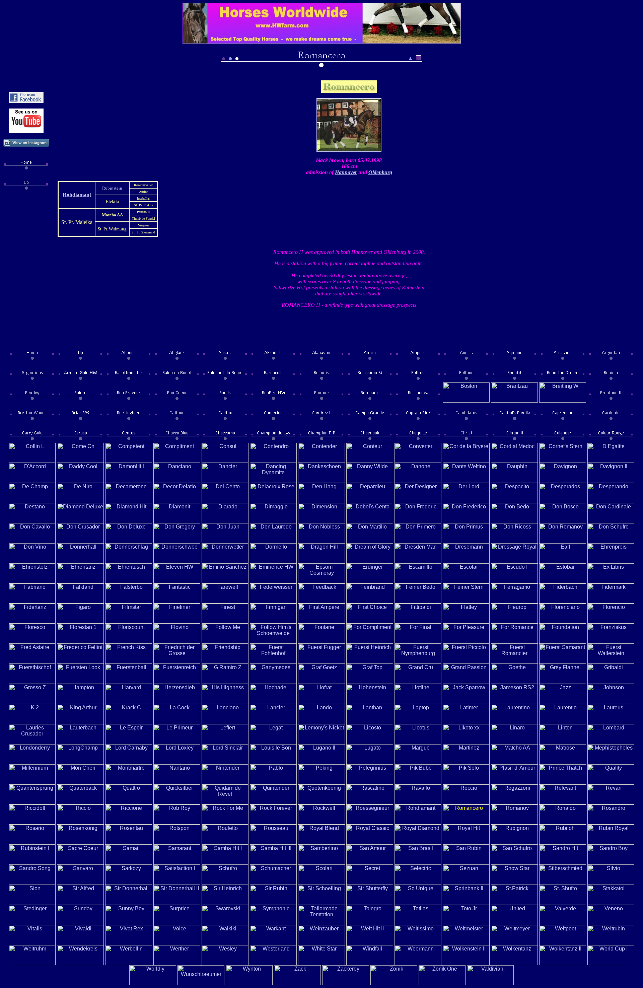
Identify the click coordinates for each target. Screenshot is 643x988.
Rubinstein (112, 188)
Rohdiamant (77, 195)
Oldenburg (380, 172)
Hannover (346, 172)
